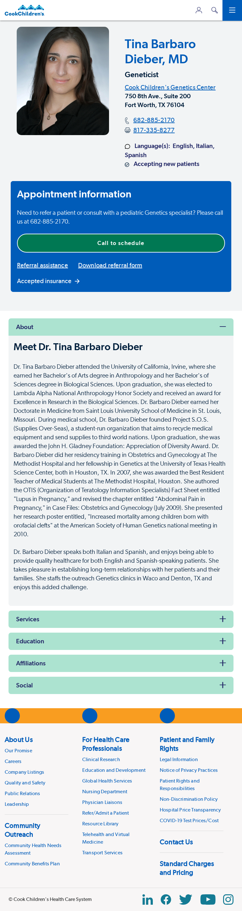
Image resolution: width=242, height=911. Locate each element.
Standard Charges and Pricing (187, 867)
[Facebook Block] (166, 899)
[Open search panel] (214, 10)
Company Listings (24, 772)
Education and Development (114, 770)
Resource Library (100, 824)
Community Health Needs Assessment (33, 849)
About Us (19, 739)
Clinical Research (101, 759)
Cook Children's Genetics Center (170, 87)
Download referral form (110, 265)
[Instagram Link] (228, 899)
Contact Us (176, 842)
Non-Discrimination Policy (189, 799)
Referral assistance (42, 265)
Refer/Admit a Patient (105, 813)
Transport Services (102, 853)
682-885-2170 (154, 120)
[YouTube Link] (208, 899)
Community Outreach (22, 829)
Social (24, 685)
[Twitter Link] (186, 899)
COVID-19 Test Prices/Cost (189, 820)
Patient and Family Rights (187, 743)
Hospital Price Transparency (190, 810)
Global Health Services (107, 781)
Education (30, 641)
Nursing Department (104, 791)
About (24, 327)
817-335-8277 (154, 130)
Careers (13, 761)
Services (27, 619)
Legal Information (179, 759)
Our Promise (18, 751)
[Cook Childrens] (25, 10)
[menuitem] (36, 771)
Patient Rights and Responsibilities (180, 784)
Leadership (17, 804)
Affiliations (31, 663)
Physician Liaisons (102, 802)
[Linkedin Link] (147, 899)
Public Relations (22, 793)
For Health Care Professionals (106, 743)
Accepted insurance (44, 281)
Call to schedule (121, 243)
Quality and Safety (25, 783)
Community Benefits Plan (32, 864)
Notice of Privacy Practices (189, 770)
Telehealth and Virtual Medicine (106, 838)
